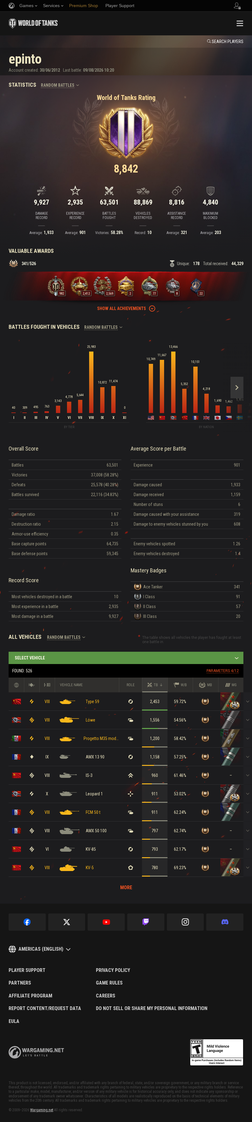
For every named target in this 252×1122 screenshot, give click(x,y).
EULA (14, 1021)
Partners (20, 983)
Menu (239, 23)
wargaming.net (36, 1052)
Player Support (27, 970)
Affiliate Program (30, 996)
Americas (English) (40, 949)
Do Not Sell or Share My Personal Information (151, 1008)
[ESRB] (216, 1052)
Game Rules (109, 983)
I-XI (47, 684)
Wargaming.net (41, 1110)
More (126, 887)
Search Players (227, 41)
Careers (105, 996)
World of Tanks (33, 23)
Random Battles (57, 85)
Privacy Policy (113, 970)
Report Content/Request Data (45, 1008)
